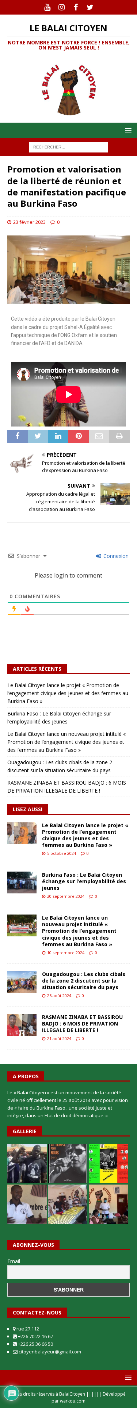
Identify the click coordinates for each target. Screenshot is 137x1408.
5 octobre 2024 (61, 853)
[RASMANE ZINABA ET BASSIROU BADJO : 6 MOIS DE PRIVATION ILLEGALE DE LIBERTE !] (22, 1025)
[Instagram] (61, 7)
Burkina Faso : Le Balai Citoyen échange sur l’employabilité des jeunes (84, 881)
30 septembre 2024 (65, 896)
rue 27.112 (27, 1328)
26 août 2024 (59, 995)
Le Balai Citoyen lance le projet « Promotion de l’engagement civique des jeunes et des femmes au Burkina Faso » (67, 693)
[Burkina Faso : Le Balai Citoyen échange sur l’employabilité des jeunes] (22, 882)
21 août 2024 (59, 1038)
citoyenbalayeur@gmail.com (49, 1351)
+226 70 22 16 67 (35, 1336)
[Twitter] (90, 7)
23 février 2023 (29, 222)
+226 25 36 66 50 (35, 1344)
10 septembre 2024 (65, 952)
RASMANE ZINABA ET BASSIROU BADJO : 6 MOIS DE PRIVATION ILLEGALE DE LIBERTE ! (82, 1024)
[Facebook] (75, 7)
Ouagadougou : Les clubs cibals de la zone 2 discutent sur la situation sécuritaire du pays (83, 981)
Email (13, 1261)
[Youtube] (47, 7)
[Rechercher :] (68, 146)
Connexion (115, 555)
